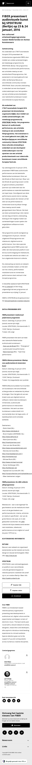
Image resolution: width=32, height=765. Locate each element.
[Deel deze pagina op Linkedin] (13, 700)
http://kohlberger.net (9, 468)
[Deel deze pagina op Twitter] (9, 700)
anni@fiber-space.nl (10, 665)
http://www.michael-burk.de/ (12, 462)
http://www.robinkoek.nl (10, 431)
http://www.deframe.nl (10, 437)
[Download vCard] (27, 655)
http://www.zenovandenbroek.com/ (14, 448)
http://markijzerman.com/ (11, 442)
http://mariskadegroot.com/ (12, 454)
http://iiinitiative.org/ (9, 456)
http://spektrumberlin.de (11, 578)
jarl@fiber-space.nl (9, 683)
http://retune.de (11, 556)
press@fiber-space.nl (10, 682)
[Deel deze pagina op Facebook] (18, 700)
